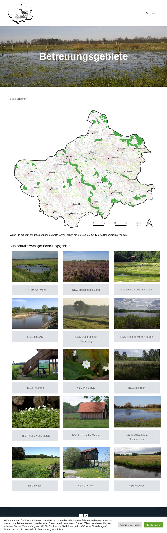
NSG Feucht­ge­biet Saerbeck (136, 289)
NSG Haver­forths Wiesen (85, 435)
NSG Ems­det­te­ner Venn (86, 289)
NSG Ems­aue (35, 336)
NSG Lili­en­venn (86, 485)
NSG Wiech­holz (86, 387)
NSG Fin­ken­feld (35, 387)
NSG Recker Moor (35, 290)
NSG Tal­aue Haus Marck (35, 435)
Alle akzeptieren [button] (153, 525)
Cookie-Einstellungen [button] (130, 525)
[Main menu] (153, 13)
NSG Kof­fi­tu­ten (136, 387)
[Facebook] (81, 516)
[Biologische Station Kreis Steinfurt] (20, 13)
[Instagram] (86, 516)
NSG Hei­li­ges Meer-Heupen (136, 336)
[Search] (148, 13)
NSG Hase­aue (136, 485)
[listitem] (117, 134)
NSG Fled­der (35, 485)
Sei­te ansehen (18, 98)
